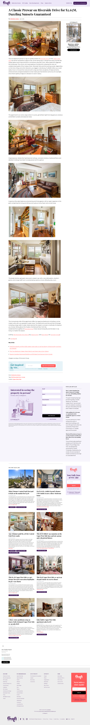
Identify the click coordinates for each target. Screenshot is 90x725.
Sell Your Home (47, 687)
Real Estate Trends (14, 552)
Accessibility (62, 719)
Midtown (18, 681)
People (45, 676)
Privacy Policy (45, 368)
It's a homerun (40, 632)
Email (43, 388)
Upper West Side (17, 379)
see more (11, 548)
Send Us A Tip (60, 681)
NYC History (5, 689)
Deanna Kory (35, 334)
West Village (19, 685)
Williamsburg (19, 700)
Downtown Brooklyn (20, 698)
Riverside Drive (44, 58)
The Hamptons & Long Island (35, 676)
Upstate (31, 677)
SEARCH (68, 3)
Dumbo (18, 694)
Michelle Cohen (14, 18)
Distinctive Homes (16, 3)
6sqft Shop (5, 681)
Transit (4, 698)
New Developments (34, 3)
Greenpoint (19, 702)
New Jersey (32, 679)
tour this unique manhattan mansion (45, 548)
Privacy (51, 719)
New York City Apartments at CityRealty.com (47, 711)
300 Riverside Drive (16, 377)
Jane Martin (45, 334)
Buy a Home (46, 685)
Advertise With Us (61, 677)
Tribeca (18, 689)
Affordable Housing (6, 696)
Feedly (69, 719)
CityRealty (13, 338)
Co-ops (23, 377)
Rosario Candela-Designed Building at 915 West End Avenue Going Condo (31, 354)
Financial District (20, 692)
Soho (18, 687)
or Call (51, 419)
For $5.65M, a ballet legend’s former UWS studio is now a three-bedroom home (49, 493)
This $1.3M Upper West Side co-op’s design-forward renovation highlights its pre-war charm (21, 579)
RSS (73, 719)
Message (44, 405)
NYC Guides (25, 3)
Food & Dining (5, 685)
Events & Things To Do (7, 683)
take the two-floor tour (43, 506)
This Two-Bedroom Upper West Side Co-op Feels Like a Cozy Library (29, 351)
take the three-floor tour (15, 635)
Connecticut (32, 681)
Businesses (46, 681)
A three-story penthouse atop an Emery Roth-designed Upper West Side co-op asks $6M (22, 622)
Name (43, 394)
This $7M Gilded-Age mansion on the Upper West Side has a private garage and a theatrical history (49, 536)
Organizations (46, 679)
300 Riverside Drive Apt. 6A (21, 334)
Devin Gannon (12, 537)
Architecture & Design (7, 691)
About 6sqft (60, 676)
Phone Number (45, 399)
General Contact (60, 683)
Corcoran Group (55, 334)
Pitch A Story (60, 679)
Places (45, 677)
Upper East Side (20, 677)
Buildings (45, 683)
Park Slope (19, 696)
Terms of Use (40, 368)
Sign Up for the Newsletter (80, 3)
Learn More (5, 662)
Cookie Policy (56, 719)
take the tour (40, 589)
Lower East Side (20, 691)
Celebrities (12, 507)
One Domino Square (7, 649)
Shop (42, 3)
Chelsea (18, 683)
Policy (4, 694)
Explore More (48, 3)
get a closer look (13, 504)
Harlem (18, 679)
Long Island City (20, 704)
